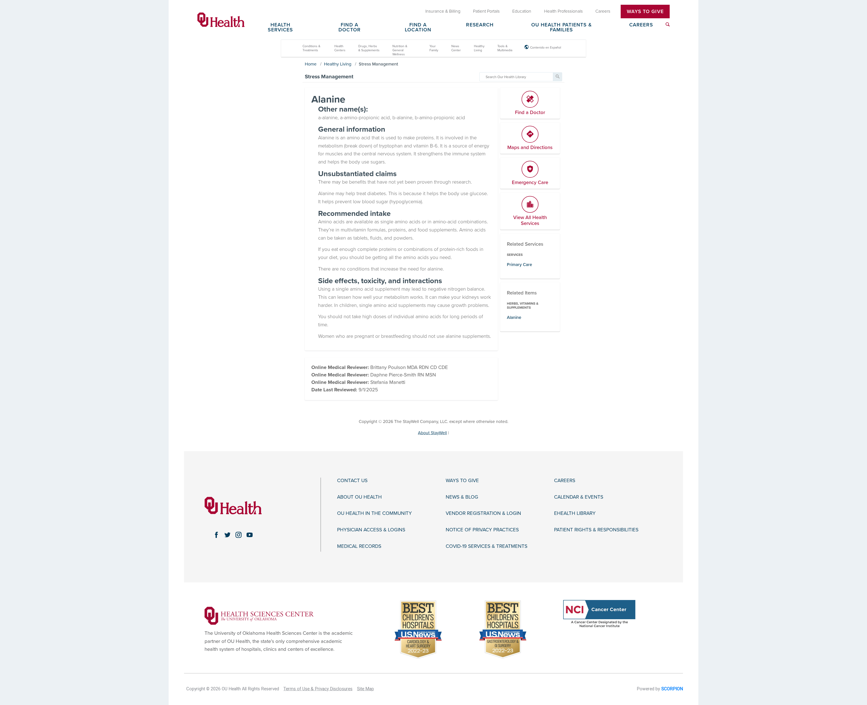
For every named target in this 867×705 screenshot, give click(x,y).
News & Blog (462, 497)
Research (480, 25)
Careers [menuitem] (602, 11)
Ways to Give (462, 480)
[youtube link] (249, 534)
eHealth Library (575, 513)
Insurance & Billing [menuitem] (442, 11)
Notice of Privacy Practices (482, 530)
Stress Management (378, 64)
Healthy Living (479, 48)
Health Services (280, 27)
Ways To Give (645, 11)
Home (311, 64)
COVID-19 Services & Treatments (486, 546)
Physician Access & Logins (371, 530)
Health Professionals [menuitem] (563, 11)
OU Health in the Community (374, 513)
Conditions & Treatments (311, 48)
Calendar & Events (578, 497)
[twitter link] (227, 534)
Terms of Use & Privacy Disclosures (317, 688)
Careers (641, 25)
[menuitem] (668, 24)
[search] (516, 76)
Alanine (514, 317)
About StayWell (432, 432)
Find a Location (418, 27)
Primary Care (519, 264)
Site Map (365, 688)
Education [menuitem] (521, 11)
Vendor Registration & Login (483, 513)
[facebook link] (216, 534)
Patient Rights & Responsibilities (596, 530)
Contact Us (352, 480)
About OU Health (359, 497)
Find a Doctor (349, 27)
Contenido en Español (545, 47)
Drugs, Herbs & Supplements (369, 48)
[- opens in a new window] (259, 615)
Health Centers (339, 48)
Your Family (433, 48)
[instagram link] (238, 534)
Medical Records (359, 546)
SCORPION (672, 688)
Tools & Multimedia (504, 48)
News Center (456, 48)
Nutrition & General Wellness (399, 50)
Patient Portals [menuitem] (486, 11)
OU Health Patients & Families (561, 27)
